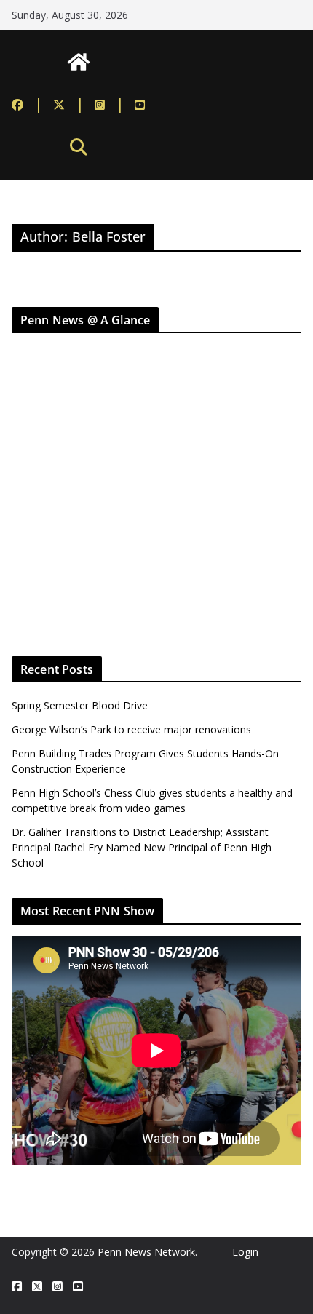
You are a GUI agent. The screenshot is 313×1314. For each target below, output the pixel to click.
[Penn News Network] (78, 61)
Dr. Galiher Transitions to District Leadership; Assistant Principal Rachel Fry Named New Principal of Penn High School (142, 847)
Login (245, 1252)
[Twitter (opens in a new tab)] (68, 104)
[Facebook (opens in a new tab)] (27, 104)
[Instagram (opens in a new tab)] (109, 104)
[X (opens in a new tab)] (37, 1286)
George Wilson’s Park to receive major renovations (131, 729)
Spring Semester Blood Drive (80, 705)
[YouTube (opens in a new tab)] (140, 104)
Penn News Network (146, 1252)
